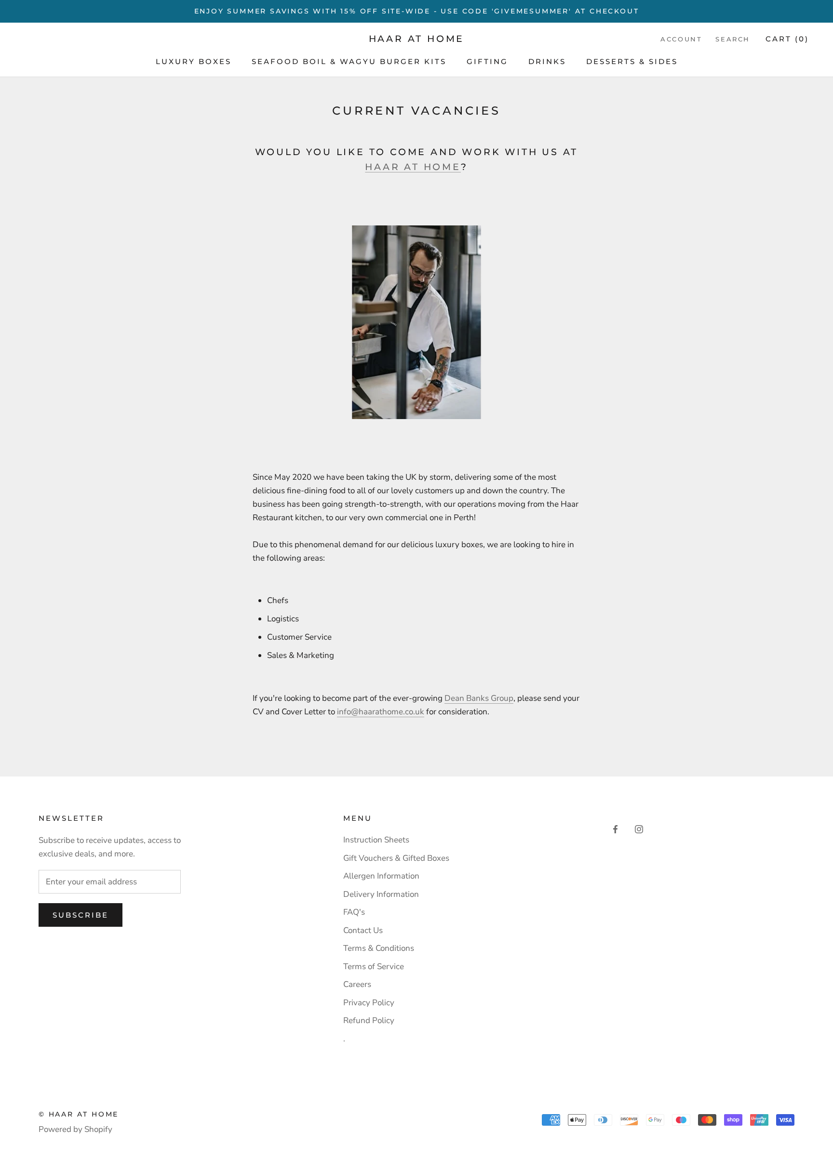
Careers (357, 984)
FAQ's (354, 912)
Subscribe (80, 915)
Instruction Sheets (376, 839)
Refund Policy (368, 1020)
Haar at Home (413, 166)
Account (681, 39)
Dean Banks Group (478, 698)
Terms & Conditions (378, 948)
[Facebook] (615, 829)
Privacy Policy (368, 1002)
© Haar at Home (79, 1114)
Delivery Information (381, 894)
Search (732, 39)
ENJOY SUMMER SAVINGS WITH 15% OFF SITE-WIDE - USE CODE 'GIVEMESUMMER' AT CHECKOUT (416, 11)
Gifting (487, 61)
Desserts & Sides (632, 61)
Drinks (547, 61)
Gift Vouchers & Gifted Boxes (396, 858)
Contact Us (363, 930)
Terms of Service (373, 966)
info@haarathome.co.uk (380, 711)
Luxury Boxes (193, 61)
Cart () (787, 38)
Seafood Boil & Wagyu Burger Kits (349, 61)
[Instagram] (639, 829)
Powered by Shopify (75, 1129)
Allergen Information (381, 875)
